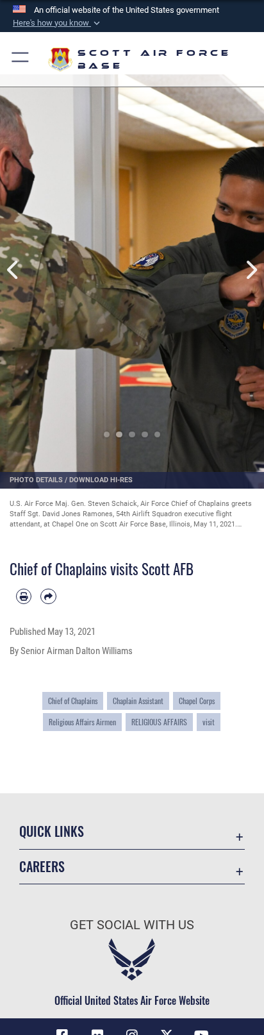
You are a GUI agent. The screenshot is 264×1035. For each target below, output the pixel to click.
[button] (58, 23)
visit (208, 722)
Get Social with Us (132, 925)
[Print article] (23, 596)
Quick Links (51, 831)
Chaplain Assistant (138, 700)
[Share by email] (48, 596)
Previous (13, 270)
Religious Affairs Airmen (82, 722)
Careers (42, 866)
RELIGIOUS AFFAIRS (159, 722)
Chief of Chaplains (72, 700)
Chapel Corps (197, 700)
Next (251, 270)
